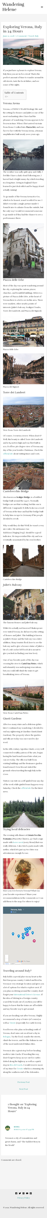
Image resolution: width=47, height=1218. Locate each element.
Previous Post (23, 1082)
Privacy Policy (23, 1198)
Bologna (6, 1037)
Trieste (12, 1023)
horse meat (18, 842)
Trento (20, 1068)
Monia (17, 1127)
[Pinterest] (31, 1193)
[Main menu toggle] (42, 7)
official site (8, 454)
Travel (31, 36)
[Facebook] (16, 1193)
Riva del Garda (16, 1065)
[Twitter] (20, 1193)
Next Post (23, 1089)
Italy (37, 36)
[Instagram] (23, 1193)
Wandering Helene (13, 7)
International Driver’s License (27, 994)
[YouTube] (27, 1193)
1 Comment (21, 36)
